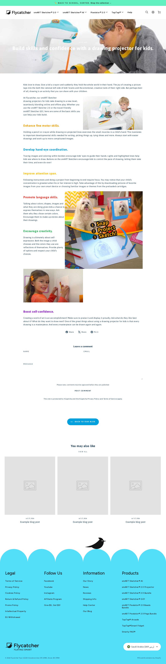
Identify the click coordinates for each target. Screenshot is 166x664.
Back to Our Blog (84, 422)
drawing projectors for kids (36, 101)
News (86, 587)
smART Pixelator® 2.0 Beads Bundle (136, 606)
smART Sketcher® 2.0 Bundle (136, 593)
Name (26, 351)
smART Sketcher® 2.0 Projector (138, 587)
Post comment (83, 391)
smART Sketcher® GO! (133, 599)
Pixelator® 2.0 (98, 12)
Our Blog (87, 611)
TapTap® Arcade (130, 619)
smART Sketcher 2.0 (40, 108)
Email (87, 351)
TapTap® (117, 12)
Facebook (49, 581)
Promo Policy (11, 605)
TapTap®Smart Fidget (133, 625)
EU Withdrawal (12, 617)
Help (129, 12)
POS (138, 658)
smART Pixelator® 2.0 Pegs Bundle (139, 613)
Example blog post (30, 522)
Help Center (89, 605)
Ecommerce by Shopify (152, 658)
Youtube (48, 587)
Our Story (88, 581)
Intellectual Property (15, 611)
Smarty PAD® (128, 632)
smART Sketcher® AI (74, 12)
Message (28, 364)
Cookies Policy (12, 593)
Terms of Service (110, 399)
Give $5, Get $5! (52, 605)
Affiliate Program (53, 599)
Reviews (87, 593)
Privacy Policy (93, 399)
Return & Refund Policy (17, 599)
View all (82, 452)
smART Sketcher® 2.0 (45, 12)
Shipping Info (89, 599)
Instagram (49, 593)
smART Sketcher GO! (33, 111)
